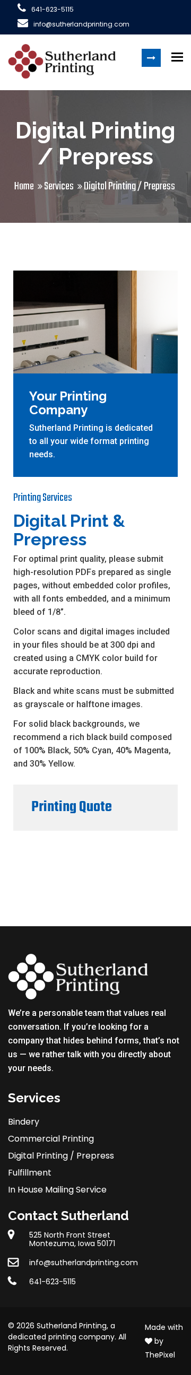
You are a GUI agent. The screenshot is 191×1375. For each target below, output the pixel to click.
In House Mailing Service (57, 1189)
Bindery (23, 1122)
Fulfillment (29, 1173)
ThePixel (160, 1355)
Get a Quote (151, 58)
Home (24, 186)
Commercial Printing (51, 1139)
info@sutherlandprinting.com (81, 24)
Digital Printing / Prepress (61, 1156)
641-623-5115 (52, 9)
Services (59, 186)
